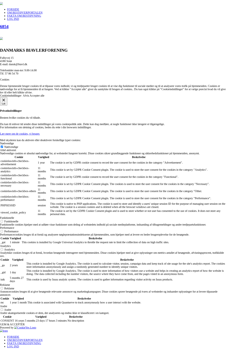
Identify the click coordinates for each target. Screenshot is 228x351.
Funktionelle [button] (7, 217)
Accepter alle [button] (37, 95)
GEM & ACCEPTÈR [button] (12, 324)
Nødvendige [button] (7, 143)
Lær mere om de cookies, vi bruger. (20, 133)
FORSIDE (13, 9)
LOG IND (13, 18)
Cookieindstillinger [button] (10, 95)
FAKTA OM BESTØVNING (24, 15)
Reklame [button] (5, 284)
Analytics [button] (5, 245)
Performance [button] (7, 227)
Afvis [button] (26, 95)
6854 (4, 26)
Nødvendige (11, 146)
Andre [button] (3, 306)
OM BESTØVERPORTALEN (25, 12)
